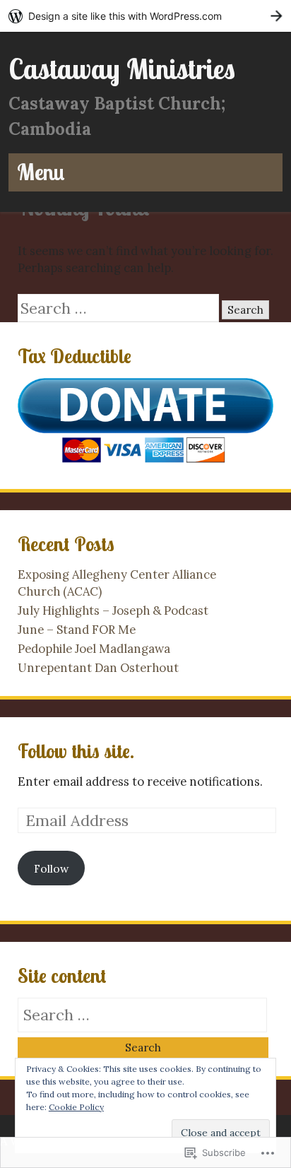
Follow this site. (76, 751)
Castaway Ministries (121, 68)
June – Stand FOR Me (77, 629)
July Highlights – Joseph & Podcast (113, 610)
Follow (51, 868)
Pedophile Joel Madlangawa (94, 648)
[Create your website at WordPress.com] (145, 16)
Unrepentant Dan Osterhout (98, 668)
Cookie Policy (76, 1107)
